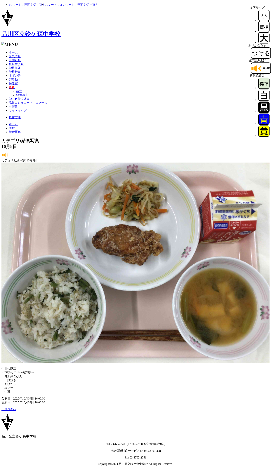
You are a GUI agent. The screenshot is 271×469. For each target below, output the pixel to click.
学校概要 (15, 67)
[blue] (264, 123)
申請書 (13, 106)
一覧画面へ (8, 409)
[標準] (264, 31)
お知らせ (15, 60)
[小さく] (264, 20)
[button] (27, 4)
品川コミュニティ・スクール (28, 102)
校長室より (16, 64)
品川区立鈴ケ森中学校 (31, 33)
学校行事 (15, 71)
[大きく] (264, 42)
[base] (264, 87)
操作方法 (15, 117)
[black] (264, 111)
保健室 (13, 83)
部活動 (13, 79)
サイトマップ (18, 110)
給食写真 (22, 95)
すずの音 (15, 75)
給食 (12, 128)
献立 (19, 91)
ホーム (13, 52)
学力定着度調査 (19, 98)
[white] (264, 99)
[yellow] (264, 135)
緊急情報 (15, 56)
